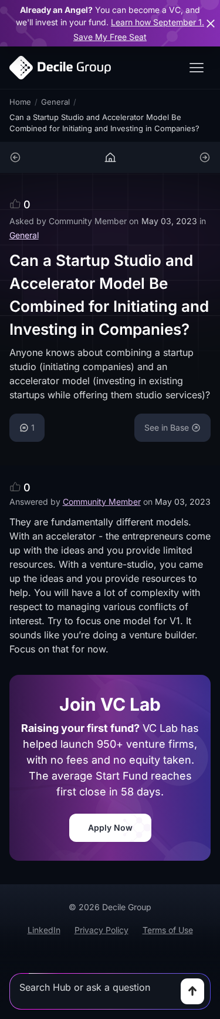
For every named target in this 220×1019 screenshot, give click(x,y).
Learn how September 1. (157, 22)
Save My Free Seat (110, 37)
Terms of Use (168, 930)
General (55, 101)
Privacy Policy (101, 930)
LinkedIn (44, 930)
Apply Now (110, 827)
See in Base (166, 427)
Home (20, 101)
